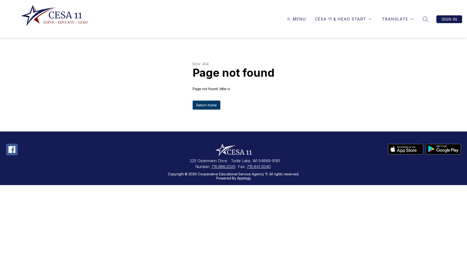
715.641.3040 (259, 166)
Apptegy (244, 178)
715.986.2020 (223, 166)
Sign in (449, 19)
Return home (206, 105)
